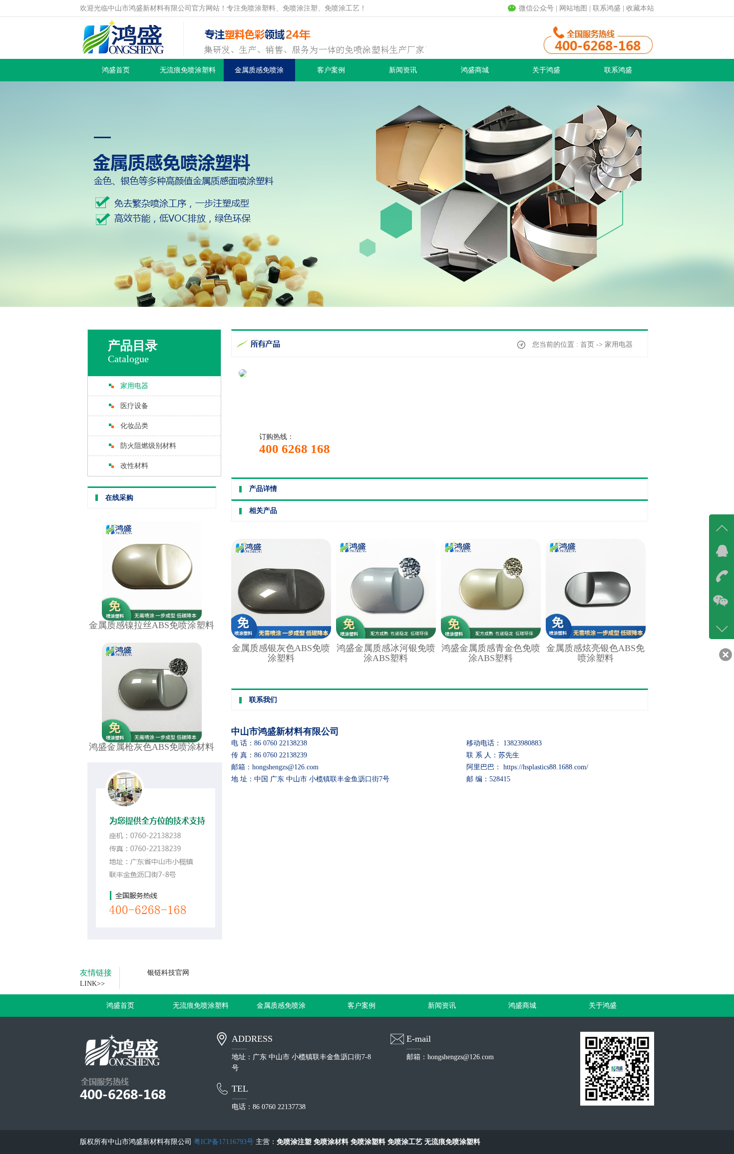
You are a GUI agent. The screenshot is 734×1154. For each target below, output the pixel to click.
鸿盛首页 (116, 70)
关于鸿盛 (546, 70)
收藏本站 (640, 8)
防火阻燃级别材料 (148, 446)
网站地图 (573, 8)
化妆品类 (134, 426)
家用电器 (134, 386)
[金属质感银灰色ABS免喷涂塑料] (281, 636)
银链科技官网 (168, 972)
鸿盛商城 (475, 70)
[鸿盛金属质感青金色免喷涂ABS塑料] (491, 636)
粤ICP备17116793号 (224, 1142)
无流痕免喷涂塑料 (188, 70)
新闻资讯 (403, 70)
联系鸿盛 (607, 8)
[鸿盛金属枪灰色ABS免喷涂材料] (152, 740)
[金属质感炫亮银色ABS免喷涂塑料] (596, 636)
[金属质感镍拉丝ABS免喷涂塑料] (152, 618)
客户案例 (331, 70)
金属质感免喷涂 (259, 70)
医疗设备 (134, 406)
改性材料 (134, 465)
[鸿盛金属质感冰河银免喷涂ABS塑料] (386, 636)
